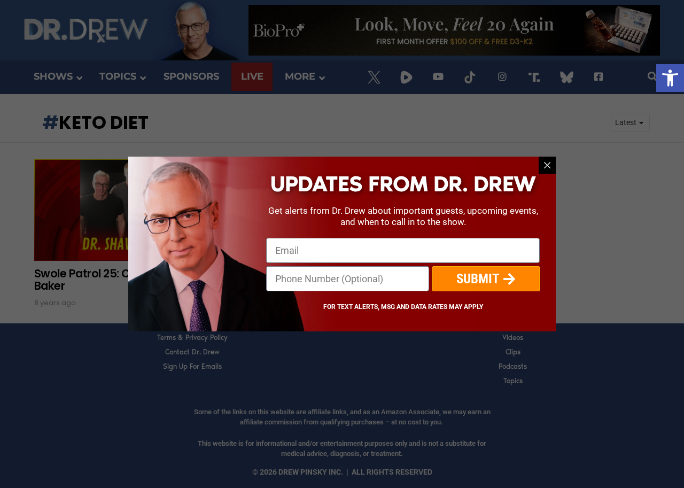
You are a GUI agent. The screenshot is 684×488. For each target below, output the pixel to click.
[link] (670, 78)
